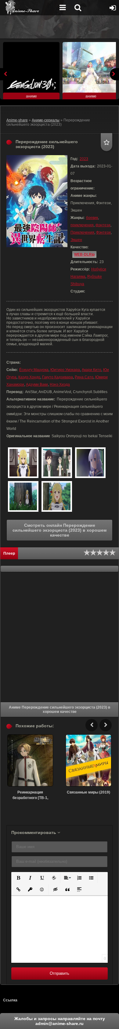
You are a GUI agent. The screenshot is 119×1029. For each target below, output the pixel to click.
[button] (18, 877)
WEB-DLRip (84, 254)
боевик (92, 218)
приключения (82, 225)
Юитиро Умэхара (65, 370)
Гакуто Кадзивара (57, 377)
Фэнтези (103, 232)
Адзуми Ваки (37, 384)
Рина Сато (84, 377)
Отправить (59, 973)
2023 (84, 159)
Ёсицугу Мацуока (34, 370)
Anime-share (17, 120)
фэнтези (103, 225)
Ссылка (10, 1000)
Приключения (82, 232)
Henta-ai (29, 7)
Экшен (76, 240)
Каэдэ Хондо (29, 377)
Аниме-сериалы (46, 120)
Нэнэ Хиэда (60, 384)
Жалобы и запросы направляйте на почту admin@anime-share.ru (59, 1021)
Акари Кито (91, 370)
